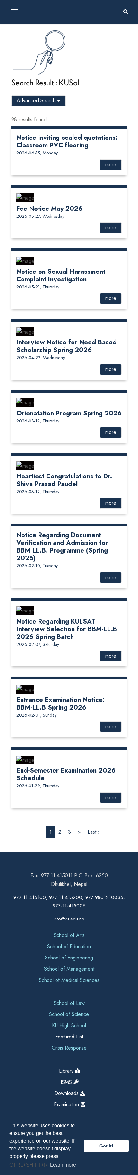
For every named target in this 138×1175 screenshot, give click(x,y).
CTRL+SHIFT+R (29, 1165)
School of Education (69, 946)
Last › (94, 832)
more (110, 164)
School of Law (69, 1003)
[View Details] (25, 197)
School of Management (69, 969)
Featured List (69, 1036)
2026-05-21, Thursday (37, 287)
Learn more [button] (63, 1165)
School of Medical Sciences (69, 980)
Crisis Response (69, 1048)
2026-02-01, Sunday (36, 715)
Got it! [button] (106, 1145)
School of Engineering (69, 957)
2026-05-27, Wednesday (40, 216)
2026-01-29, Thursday (37, 786)
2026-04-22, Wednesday (40, 357)
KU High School (69, 1025)
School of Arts (69, 935)
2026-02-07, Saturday (37, 644)
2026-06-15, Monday (37, 153)
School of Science (69, 1014)
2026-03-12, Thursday (37, 421)
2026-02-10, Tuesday (37, 566)
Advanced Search (37, 100)
